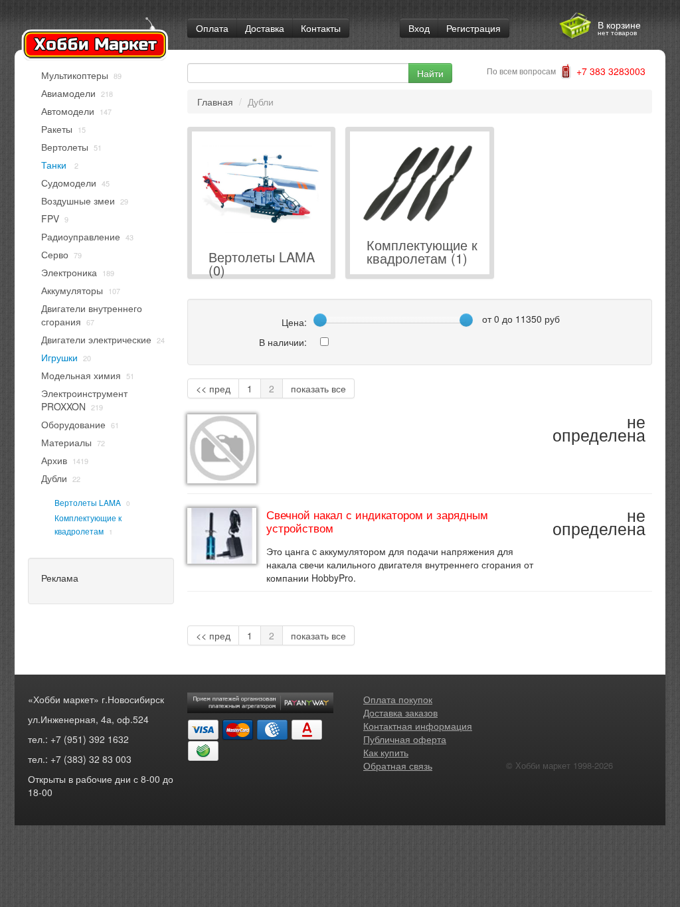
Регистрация (473, 28)
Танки (55, 164)
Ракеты (56, 128)
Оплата (212, 28)
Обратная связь (397, 765)
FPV (50, 218)
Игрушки (59, 357)
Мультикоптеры (74, 75)
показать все (318, 388)
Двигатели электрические (96, 339)
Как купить (385, 752)
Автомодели (67, 111)
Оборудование (73, 424)
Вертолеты (64, 146)
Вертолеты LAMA (87, 502)
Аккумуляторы (72, 290)
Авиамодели (68, 93)
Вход (419, 28)
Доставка (264, 28)
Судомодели (68, 182)
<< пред (213, 388)
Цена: (294, 322)
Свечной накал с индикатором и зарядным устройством (377, 521)
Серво (54, 254)
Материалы (66, 442)
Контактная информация (417, 725)
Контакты (321, 28)
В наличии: (283, 342)
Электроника (69, 272)
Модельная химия (81, 375)
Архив (54, 460)
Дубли (54, 478)
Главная (215, 101)
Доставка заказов (400, 712)
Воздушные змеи (78, 200)
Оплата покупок (397, 699)
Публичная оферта (404, 739)
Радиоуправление (80, 236)
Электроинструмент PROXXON (84, 399)
